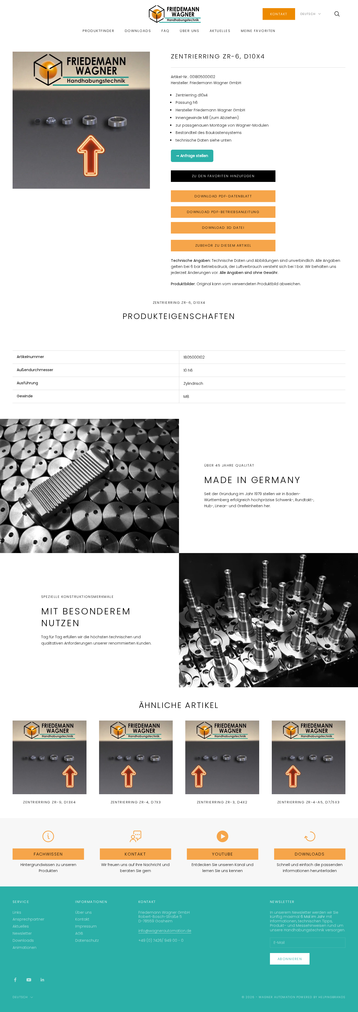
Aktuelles (220, 30)
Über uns (189, 30)
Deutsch (308, 14)
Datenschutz (87, 940)
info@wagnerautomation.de (164, 930)
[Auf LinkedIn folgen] (42, 979)
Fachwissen (48, 854)
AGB (79, 933)
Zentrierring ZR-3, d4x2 (222, 802)
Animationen (24, 947)
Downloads (138, 30)
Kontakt (279, 14)
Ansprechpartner (28, 919)
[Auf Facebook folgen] (15, 979)
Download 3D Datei (223, 227)
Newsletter (22, 933)
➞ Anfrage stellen (192, 155)
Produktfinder (98, 30)
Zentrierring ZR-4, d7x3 (136, 802)
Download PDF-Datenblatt (223, 196)
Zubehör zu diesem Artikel (223, 245)
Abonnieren (290, 958)
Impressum (86, 926)
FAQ (165, 30)
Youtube (222, 854)
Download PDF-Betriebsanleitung (223, 211)
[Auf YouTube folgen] (28, 979)
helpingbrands (331, 997)
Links (17, 912)
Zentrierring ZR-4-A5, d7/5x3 (308, 802)
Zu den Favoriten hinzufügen (223, 176)
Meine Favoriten (258, 30)
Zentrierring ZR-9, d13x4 (49, 802)
